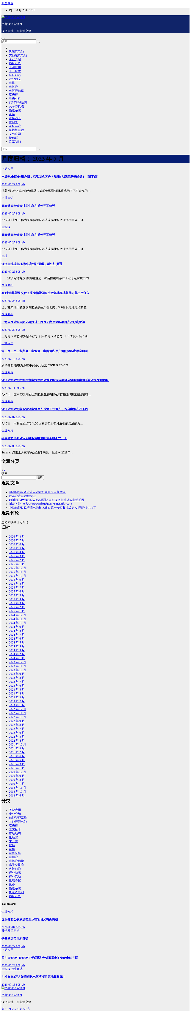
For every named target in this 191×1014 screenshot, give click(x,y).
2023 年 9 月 (17, 673)
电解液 (13, 86)
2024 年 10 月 (17, 622)
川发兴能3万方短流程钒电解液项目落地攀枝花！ (41, 503)
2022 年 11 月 (17, 713)
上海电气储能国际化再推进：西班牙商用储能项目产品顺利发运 (43, 322)
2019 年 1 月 (17, 783)
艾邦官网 (15, 133)
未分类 (13, 841)
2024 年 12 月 (17, 615)
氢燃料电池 (16, 130)
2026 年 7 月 (17, 540)
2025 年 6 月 (17, 591)
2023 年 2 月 (17, 701)
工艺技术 (15, 71)
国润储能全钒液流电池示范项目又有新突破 (37, 492)
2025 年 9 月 (17, 579)
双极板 (13, 94)
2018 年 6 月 (17, 795)
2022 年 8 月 (17, 724)
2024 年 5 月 (17, 642)
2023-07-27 (8, 213)
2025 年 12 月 (17, 567)
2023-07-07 (8, 417)
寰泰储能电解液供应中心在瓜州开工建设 (28, 205)
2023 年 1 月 (17, 705)
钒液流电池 (16, 51)
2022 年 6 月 (17, 732)
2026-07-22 (8, 965)
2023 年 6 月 (17, 685)
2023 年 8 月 (17, 677)
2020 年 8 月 (17, 779)
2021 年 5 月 (17, 760)
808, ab (20, 184)
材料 (12, 845)
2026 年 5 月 (17, 548)
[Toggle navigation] (2, 38)
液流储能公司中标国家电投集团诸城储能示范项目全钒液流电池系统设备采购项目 (55, 380)
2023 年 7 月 (17, 681)
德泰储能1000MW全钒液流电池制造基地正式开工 (34, 438)
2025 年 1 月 (17, 611)
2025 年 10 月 (17, 575)
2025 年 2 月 (17, 607)
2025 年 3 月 (17, 603)
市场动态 (15, 118)
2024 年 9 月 (17, 626)
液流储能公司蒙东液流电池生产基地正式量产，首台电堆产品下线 (44, 409)
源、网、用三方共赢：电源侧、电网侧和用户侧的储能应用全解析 (44, 351)
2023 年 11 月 (17, 666)
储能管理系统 (18, 102)
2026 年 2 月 (17, 560)
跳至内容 (7, 3)
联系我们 (15, 141)
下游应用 (15, 67)
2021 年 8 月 (17, 748)
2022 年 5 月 (17, 736)
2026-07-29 (8, 946)
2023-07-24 (8, 300)
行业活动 (15, 876)
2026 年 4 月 (17, 552)
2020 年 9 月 (17, 775)
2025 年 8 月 (17, 583)
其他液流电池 (18, 55)
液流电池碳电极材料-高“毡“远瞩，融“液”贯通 (31, 264)
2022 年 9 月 (17, 721)
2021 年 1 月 (17, 768)
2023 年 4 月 (17, 693)
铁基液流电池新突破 (22, 496)
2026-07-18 (8, 984)
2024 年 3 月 (17, 650)
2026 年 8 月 (17, 536)
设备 (12, 114)
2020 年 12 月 (17, 772)
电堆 (12, 82)
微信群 (13, 137)
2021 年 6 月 (17, 756)
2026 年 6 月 (17, 544)
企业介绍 (15, 59)
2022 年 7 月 (17, 728)
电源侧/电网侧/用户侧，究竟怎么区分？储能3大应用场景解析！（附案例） (50, 176)
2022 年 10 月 (17, 717)
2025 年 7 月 (17, 587)
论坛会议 (15, 126)
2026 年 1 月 (17, 564)
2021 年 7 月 (17, 752)
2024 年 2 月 (17, 654)
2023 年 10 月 (17, 670)
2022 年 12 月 (17, 709)
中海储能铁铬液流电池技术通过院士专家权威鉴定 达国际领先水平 (52, 507)
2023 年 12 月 (17, 662)
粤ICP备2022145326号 (15, 1008)
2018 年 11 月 (17, 787)
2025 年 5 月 (17, 595)
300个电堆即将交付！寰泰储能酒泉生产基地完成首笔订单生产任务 (45, 292)
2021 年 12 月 (17, 744)
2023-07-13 (8, 358)
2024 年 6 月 (17, 638)
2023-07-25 (8, 271)
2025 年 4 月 (17, 599)
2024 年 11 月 (17, 619)
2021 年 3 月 (17, 764)
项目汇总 (15, 63)
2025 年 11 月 (17, 571)
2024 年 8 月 (17, 630)
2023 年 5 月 (17, 689)
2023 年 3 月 (17, 697)
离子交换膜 (16, 106)
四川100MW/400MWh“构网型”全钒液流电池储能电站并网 (46, 499)
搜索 (4, 473)
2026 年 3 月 (17, 556)
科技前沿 (15, 75)
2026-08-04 (8, 927)
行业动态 (15, 79)
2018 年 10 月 (17, 791)
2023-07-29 (8, 184)
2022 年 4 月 (17, 740)
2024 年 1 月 (17, 658)
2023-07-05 (8, 445)
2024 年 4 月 (17, 646)
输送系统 (15, 110)
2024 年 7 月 (17, 634)
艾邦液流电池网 (11, 24)
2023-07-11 (8, 387)
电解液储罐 (16, 90)
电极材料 (15, 98)
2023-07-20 (8, 329)
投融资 (13, 122)
